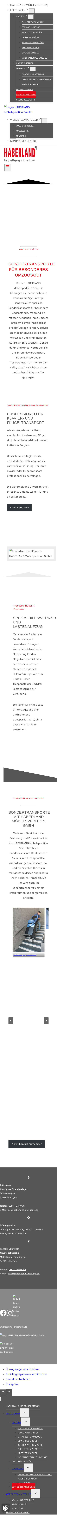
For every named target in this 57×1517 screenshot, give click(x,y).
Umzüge (16, 1422)
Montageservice (24, 89)
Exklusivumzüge (30, 47)
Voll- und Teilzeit (25, 125)
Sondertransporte (26, 94)
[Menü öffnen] (7, 167)
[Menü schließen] (1, 1399)
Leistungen (13, 1413)
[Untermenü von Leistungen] (32, 10)
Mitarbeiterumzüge (32, 32)
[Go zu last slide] (10, 1020)
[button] (29, 932)
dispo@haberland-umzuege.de (24, 1273)
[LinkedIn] (16, 1315)
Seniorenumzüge (31, 27)
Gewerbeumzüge (30, 37)
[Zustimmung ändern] (5, 1507)
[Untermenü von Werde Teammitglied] (44, 120)
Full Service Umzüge (32, 22)
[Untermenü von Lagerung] (33, 69)
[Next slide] (46, 1020)
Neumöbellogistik (25, 99)
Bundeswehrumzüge (33, 42)
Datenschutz (20, 1326)
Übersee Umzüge (30, 52)
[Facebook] (3, 1315)
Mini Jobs (21, 136)
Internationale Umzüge (34, 58)
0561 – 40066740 (17, 1269)
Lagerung (18, 1468)
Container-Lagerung (33, 74)
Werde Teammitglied (18, 1494)
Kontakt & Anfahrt (23, 141)
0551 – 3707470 (17, 1205)
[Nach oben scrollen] (3, 1392)
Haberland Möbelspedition (29, 5)
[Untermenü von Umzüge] (31, 16)
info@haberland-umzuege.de (23, 1209)
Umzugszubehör (24, 63)
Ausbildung (22, 131)
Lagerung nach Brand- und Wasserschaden (36, 82)
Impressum (6, 1326)
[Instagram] (10, 1315)
